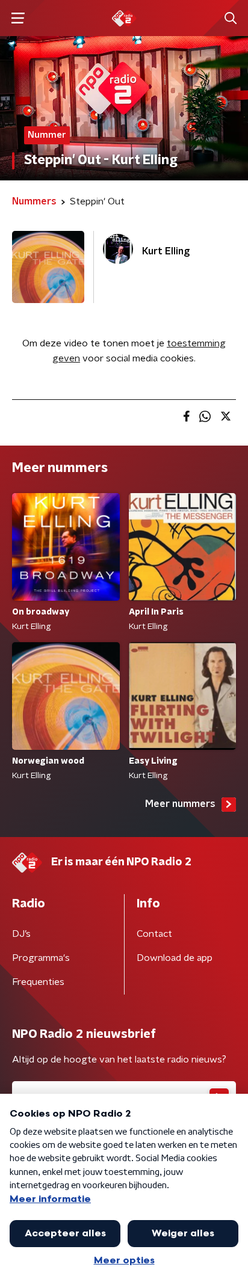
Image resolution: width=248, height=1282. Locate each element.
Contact (154, 934)
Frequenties (38, 982)
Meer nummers (180, 804)
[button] (17, 18)
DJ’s (21, 934)
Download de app (174, 958)
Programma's (41, 958)
